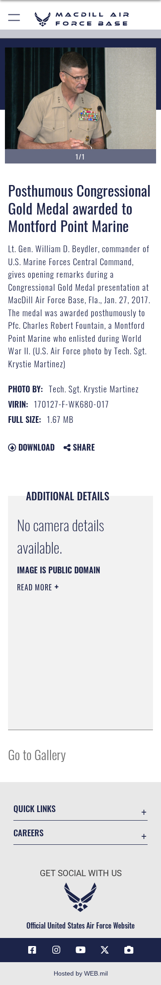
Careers (28, 832)
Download (35, 447)
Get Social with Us (81, 873)
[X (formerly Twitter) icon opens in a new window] (104, 950)
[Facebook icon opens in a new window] (32, 950)
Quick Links (34, 808)
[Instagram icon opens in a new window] (56, 950)
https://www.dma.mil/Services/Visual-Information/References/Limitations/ (71, 713)
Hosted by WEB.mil (81, 973)
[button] (14, 19)
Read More (36, 587)
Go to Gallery (37, 754)
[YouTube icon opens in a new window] (80, 950)
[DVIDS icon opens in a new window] (129, 950)
